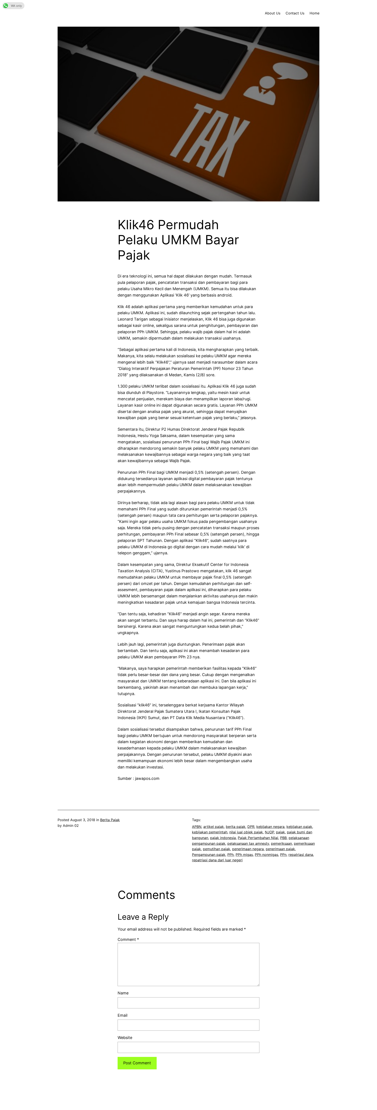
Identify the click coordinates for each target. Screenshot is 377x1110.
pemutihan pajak (216, 849)
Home (314, 13)
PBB (283, 838)
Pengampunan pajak (208, 854)
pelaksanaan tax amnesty (248, 843)
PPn (283, 854)
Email (122, 1015)
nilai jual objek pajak (246, 832)
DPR (250, 826)
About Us (272, 13)
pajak (280, 832)
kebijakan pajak (299, 826)
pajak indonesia (223, 838)
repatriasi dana (300, 854)
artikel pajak (213, 826)
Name (123, 993)
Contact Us (295, 13)
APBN (196, 826)
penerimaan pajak (280, 849)
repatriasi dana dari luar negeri (217, 860)
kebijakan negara (270, 826)
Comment (128, 939)
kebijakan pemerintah (209, 832)
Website (125, 1037)
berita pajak (235, 826)
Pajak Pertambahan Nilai (258, 838)
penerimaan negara (248, 849)
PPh (230, 854)
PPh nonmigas (266, 854)
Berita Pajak (110, 820)
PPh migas (244, 854)
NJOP (269, 832)
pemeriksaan (281, 843)
